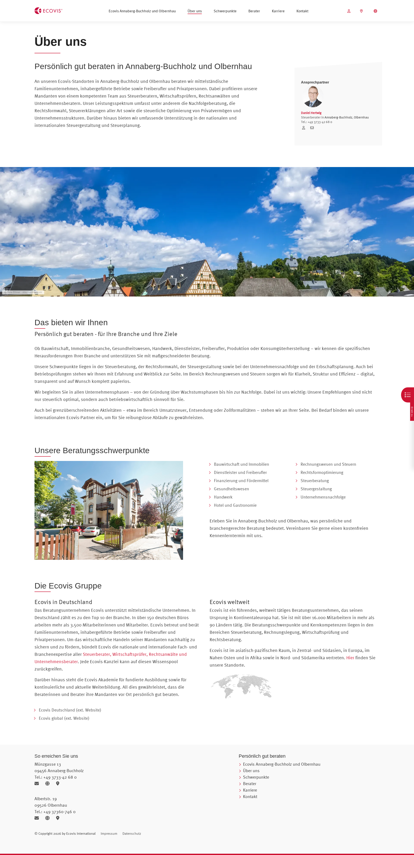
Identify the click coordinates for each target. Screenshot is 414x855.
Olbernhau (361, 117)
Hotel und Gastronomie (235, 505)
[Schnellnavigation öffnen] (407, 394)
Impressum (109, 833)
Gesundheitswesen (231, 488)
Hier (350, 657)
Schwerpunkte (225, 11)
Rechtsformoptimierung (322, 472)
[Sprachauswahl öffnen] (376, 11)
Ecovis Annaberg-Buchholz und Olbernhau (142, 11)
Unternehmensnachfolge (323, 496)
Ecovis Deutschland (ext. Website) (70, 709)
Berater (254, 11)
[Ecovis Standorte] (362, 11)
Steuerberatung (315, 480)
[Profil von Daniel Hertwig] (305, 128)
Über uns (195, 11)
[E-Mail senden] (38, 783)
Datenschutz (131, 833)
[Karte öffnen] (58, 783)
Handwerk (223, 496)
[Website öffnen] (49, 783)
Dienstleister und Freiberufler (240, 472)
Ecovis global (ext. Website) (64, 718)
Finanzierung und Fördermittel (241, 480)
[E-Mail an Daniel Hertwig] (313, 128)
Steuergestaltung (316, 488)
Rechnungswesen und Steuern (328, 464)
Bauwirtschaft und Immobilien (241, 464)
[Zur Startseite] (48, 10)
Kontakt (302, 11)
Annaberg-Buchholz (338, 117)
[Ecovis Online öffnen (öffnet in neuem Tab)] (349, 11)
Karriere (278, 11)
